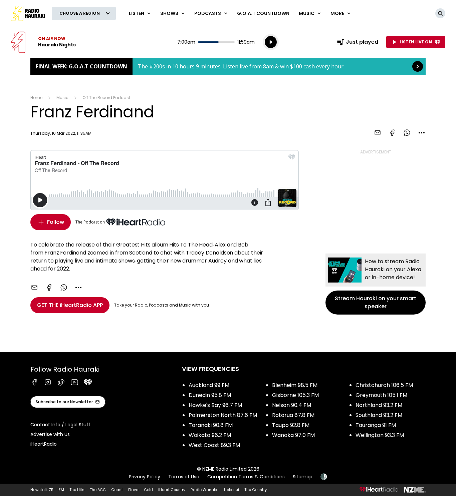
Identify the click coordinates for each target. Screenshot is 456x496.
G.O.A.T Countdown (263, 13)
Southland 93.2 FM (379, 415)
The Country (255, 489)
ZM (61, 489)
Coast (117, 489)
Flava (133, 489)
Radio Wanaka (205, 489)
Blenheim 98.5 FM (294, 385)
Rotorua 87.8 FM (293, 415)
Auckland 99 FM (209, 385)
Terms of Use (183, 476)
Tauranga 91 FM (376, 425)
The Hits (76, 489)
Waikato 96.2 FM (210, 435)
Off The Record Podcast (106, 97)
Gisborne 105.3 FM (295, 395)
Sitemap (302, 476)
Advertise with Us (50, 434)
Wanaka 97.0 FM (293, 435)
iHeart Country (171, 489)
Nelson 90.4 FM (291, 405)
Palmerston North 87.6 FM (223, 415)
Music (62, 97)
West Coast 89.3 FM (214, 445)
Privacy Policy (144, 476)
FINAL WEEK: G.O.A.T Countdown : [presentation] (228, 66)
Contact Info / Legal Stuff (60, 424)
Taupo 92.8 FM (290, 425)
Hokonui (231, 489)
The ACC (98, 489)
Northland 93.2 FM (379, 405)
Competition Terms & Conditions (246, 476)
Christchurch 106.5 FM (384, 385)
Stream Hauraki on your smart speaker (375, 284)
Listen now (43, 42)
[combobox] (422, 133)
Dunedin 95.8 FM (210, 395)
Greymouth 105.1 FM (381, 395)
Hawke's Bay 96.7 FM (215, 405)
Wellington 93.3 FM (380, 435)
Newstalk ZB (41, 489)
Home (36, 97)
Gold (148, 489)
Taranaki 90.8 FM (211, 425)
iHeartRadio (43, 444)
